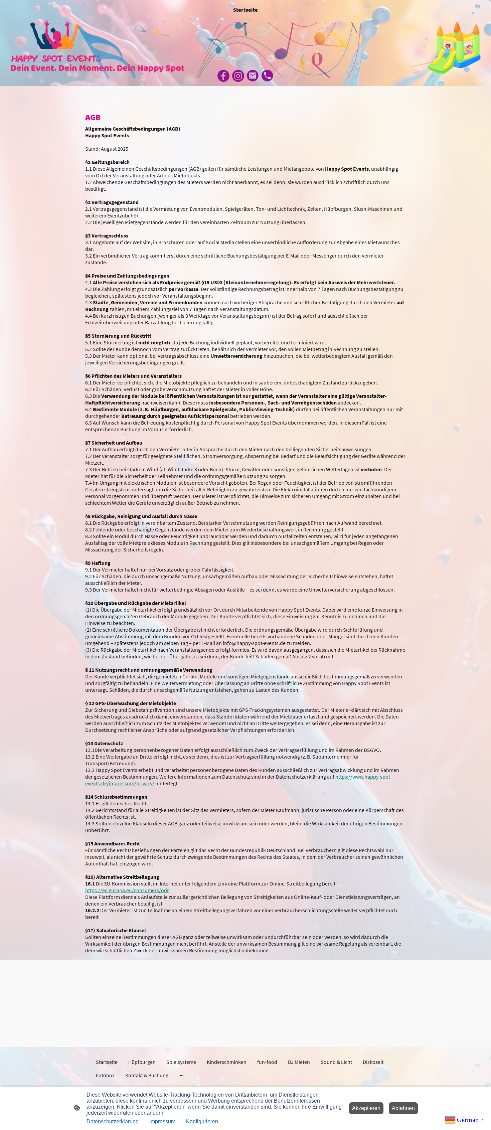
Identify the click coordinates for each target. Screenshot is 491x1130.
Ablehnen (403, 1108)
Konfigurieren (202, 1121)
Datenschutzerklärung (113, 1121)
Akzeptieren (366, 1108)
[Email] (253, 76)
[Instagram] (238, 76)
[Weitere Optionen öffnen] (245, 23)
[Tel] (268, 76)
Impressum (162, 1121)
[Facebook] (223, 76)
